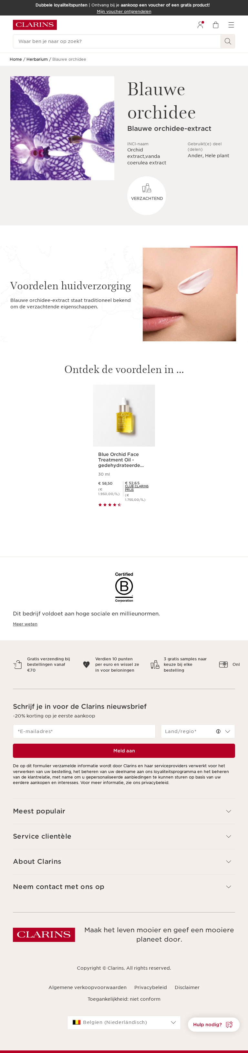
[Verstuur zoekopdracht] (228, 41)
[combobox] (198, 737)
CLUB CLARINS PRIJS (137, 487)
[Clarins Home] (35, 24)
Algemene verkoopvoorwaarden (87, 993)
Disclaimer (187, 993)
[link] (137, 487)
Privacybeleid (150, 993)
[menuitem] (200, 25)
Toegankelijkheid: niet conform (124, 1004)
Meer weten (25, 624)
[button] (218, 737)
